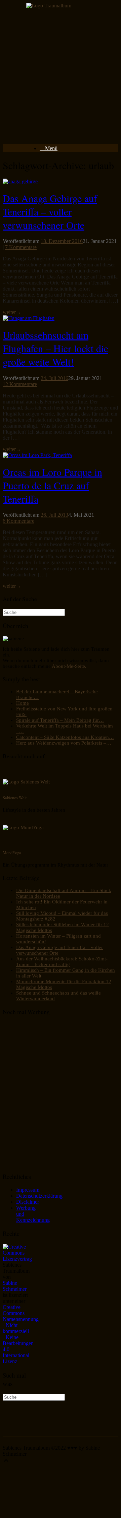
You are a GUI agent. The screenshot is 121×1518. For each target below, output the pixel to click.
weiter (12, 312)
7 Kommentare (21, 247)
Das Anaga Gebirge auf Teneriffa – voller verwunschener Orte (50, 211)
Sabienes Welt (15, 797)
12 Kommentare (20, 384)
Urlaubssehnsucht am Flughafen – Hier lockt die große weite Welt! (55, 348)
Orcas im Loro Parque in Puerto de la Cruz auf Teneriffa (52, 485)
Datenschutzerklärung (39, 1196)
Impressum (27, 1190)
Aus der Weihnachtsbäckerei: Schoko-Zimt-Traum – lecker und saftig (62, 961)
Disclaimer (27, 1202)
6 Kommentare (18, 521)
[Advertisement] (60, 78)
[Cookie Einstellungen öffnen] (53, 1512)
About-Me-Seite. (69, 666)
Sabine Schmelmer (15, 1286)
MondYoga (12, 852)
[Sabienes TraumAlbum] (48, 5)
